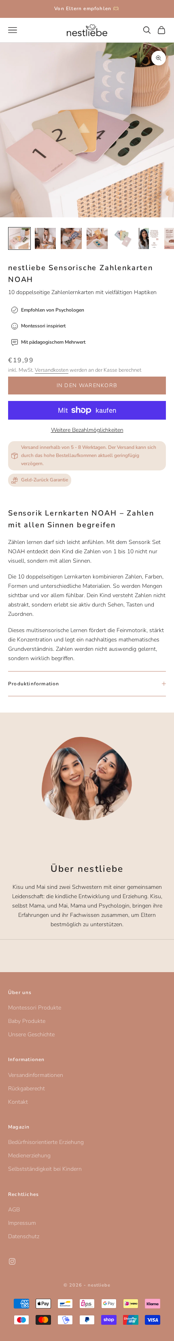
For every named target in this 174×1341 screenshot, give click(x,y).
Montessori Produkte (34, 1008)
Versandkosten (51, 370)
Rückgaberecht (26, 1088)
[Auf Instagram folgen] (12, 1261)
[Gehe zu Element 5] (123, 238)
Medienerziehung (29, 1155)
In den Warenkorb (87, 385)
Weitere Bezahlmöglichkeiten (87, 430)
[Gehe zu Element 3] (71, 238)
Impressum (22, 1223)
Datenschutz (23, 1236)
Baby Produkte (26, 1021)
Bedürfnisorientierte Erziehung (46, 1142)
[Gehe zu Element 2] (45, 238)
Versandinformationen (35, 1075)
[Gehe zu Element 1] (19, 238)
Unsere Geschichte (31, 1034)
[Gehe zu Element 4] (97, 238)
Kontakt (18, 1102)
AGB (14, 1209)
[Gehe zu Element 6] (149, 238)
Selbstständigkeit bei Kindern (45, 1169)
